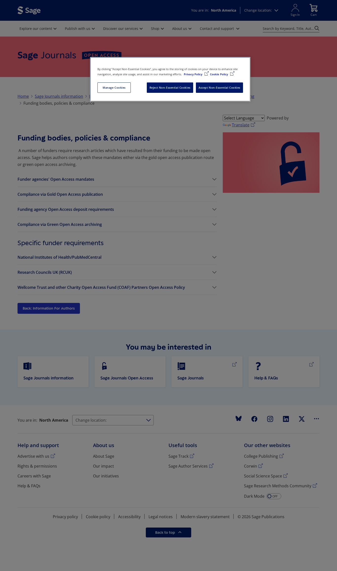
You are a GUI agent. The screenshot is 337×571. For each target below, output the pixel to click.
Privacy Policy (193, 74)
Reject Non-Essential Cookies (170, 87)
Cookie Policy (219, 74)
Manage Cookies (114, 87)
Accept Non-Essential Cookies (219, 87)
